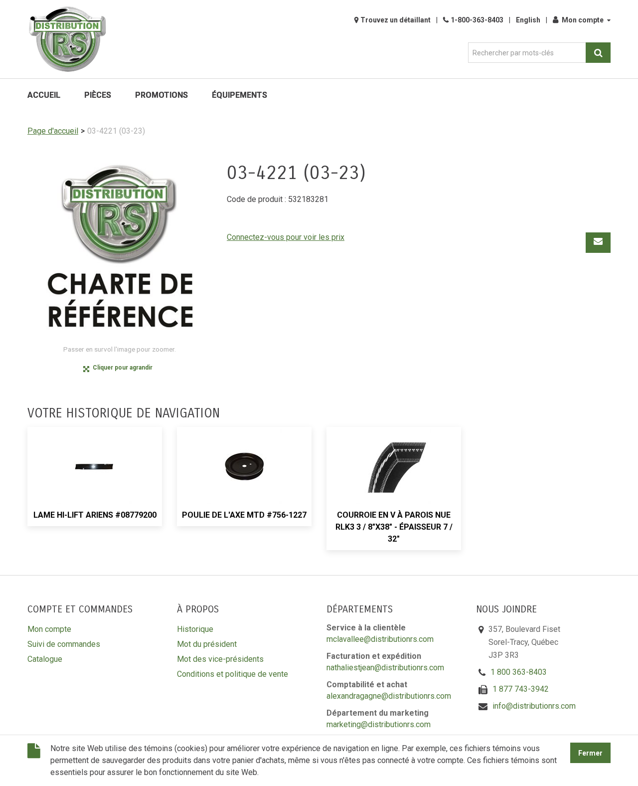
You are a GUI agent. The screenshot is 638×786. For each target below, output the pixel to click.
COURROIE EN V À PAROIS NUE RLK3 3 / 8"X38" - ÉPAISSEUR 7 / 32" (394, 527)
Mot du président (207, 644)
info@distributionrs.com (534, 706)
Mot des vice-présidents (220, 659)
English (528, 20)
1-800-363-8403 (477, 20)
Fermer (590, 753)
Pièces (97, 95)
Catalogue (44, 659)
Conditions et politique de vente (232, 674)
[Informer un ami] (598, 242)
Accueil (43, 95)
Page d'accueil (52, 131)
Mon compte (582, 20)
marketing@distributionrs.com (378, 724)
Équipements (239, 95)
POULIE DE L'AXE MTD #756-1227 (244, 515)
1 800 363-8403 (518, 672)
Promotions (161, 95)
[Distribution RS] (67, 39)
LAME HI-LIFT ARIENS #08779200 (95, 515)
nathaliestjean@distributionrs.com (385, 667)
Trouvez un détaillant (395, 20)
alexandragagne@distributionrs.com (388, 696)
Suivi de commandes (63, 644)
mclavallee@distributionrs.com (380, 639)
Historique (195, 629)
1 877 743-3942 (520, 689)
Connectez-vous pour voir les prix (285, 237)
